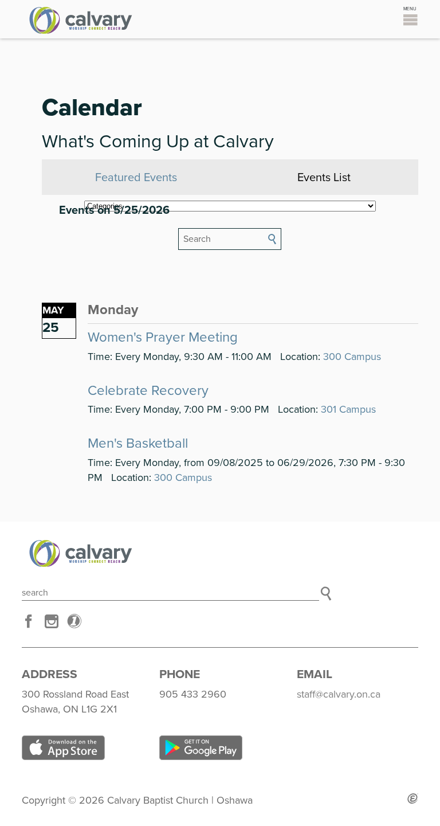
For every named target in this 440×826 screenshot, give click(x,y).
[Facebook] (29, 621)
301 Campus (348, 409)
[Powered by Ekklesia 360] (412, 798)
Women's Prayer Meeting (163, 337)
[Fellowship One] (74, 621)
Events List (324, 178)
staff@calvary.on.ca (338, 694)
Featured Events (136, 178)
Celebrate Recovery (148, 390)
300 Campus (352, 356)
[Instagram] (51, 621)
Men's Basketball (138, 443)
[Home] (220, 553)
